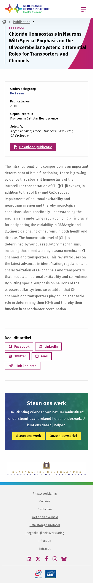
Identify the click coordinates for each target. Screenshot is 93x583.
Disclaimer (45, 509)
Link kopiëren (26, 366)
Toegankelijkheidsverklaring (44, 533)
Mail (44, 356)
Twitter (19, 356)
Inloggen (44, 541)
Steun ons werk (28, 436)
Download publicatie (35, 147)
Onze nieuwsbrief (63, 436)
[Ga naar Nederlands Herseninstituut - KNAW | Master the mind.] (4, 22)
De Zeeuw (17, 93)
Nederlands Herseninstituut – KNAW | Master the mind (27, 8)
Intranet (44, 549)
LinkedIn (51, 346)
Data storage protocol (45, 525)
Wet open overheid (45, 517)
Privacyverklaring (45, 493)
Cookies (44, 501)
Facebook (21, 346)
